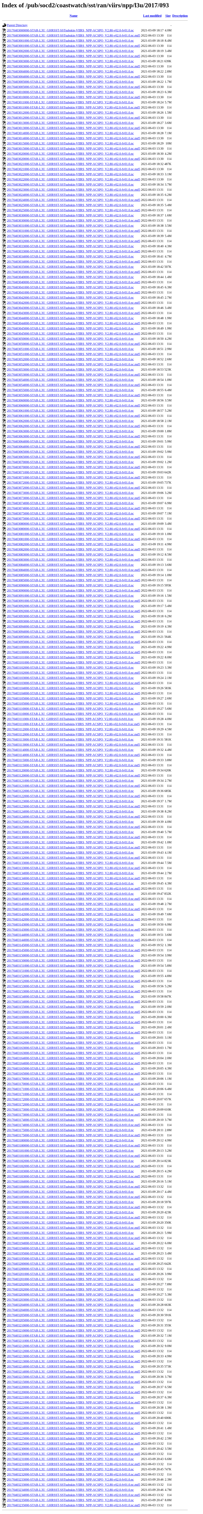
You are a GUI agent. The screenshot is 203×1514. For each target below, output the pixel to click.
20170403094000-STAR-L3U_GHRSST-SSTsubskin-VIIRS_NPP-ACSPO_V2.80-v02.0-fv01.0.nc (70, 626)
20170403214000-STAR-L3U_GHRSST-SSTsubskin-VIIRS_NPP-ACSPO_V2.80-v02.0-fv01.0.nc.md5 (73, 1371)
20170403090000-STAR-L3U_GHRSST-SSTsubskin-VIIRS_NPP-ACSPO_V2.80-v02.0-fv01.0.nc (70, 585)
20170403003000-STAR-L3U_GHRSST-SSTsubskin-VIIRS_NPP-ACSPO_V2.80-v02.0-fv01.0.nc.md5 (73, 66)
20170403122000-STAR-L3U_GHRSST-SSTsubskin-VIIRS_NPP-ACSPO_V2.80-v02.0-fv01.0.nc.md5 (73, 796)
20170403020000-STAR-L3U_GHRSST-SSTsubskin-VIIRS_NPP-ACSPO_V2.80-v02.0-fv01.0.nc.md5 (73, 158)
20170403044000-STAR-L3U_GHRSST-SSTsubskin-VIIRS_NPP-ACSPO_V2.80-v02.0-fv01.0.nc (70, 318)
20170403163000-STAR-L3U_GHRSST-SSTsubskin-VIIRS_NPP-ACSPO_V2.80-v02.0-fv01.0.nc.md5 (73, 1053)
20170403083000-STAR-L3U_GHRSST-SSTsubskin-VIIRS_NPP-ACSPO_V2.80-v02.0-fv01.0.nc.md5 (73, 559)
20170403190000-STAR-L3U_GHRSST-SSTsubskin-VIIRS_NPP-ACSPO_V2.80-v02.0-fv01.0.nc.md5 (73, 1207)
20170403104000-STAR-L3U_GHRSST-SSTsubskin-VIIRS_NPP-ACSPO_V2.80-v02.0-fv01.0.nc (70, 688)
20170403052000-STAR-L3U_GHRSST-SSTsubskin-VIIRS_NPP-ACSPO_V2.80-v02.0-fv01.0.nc (70, 359)
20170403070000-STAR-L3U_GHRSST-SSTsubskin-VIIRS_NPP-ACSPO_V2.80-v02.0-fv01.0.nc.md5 (73, 467)
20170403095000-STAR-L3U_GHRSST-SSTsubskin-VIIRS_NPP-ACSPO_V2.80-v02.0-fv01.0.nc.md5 (73, 642)
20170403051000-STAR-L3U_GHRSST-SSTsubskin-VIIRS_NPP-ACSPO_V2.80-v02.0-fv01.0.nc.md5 (73, 354)
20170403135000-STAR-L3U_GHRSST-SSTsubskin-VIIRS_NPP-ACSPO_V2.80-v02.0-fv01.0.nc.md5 (73, 888)
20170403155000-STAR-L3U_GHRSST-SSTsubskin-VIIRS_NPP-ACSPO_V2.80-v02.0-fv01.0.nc (70, 1006)
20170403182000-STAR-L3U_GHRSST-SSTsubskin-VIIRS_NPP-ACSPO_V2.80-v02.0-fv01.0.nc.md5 (73, 1166)
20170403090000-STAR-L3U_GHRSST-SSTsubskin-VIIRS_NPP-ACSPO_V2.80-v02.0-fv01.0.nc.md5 (73, 590)
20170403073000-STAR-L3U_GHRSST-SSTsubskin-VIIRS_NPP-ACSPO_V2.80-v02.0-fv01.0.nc (70, 493)
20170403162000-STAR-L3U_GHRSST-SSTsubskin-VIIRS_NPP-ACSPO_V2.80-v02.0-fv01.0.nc (70, 1037)
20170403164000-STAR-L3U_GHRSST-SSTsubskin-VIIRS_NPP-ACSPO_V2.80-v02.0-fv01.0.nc (70, 1058)
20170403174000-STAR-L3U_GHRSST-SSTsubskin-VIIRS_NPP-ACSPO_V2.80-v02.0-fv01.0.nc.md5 (73, 1125)
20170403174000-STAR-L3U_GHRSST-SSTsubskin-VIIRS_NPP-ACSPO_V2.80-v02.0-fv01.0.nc (70, 1119)
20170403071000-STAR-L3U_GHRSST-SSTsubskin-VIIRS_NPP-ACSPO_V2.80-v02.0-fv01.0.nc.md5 (73, 477)
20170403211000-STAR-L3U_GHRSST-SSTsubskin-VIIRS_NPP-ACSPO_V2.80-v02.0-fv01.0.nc (70, 1335)
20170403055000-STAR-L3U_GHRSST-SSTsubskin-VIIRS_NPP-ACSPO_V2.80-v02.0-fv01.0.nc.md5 (73, 395)
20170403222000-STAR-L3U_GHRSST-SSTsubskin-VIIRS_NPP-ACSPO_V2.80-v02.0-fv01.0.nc (70, 1407)
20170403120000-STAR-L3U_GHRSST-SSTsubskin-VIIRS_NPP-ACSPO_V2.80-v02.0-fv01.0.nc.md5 (73, 775)
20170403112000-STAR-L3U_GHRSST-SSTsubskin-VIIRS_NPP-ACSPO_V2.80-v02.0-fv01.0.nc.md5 (73, 734)
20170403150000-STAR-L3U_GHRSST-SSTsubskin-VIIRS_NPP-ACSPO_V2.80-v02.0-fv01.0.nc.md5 (73, 960)
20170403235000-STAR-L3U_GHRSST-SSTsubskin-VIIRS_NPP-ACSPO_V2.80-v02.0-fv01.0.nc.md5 (73, 1505)
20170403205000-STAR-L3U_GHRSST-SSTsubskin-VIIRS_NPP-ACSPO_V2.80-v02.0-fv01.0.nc (70, 1315)
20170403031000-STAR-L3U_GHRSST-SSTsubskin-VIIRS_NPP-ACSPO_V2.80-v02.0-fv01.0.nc (70, 225)
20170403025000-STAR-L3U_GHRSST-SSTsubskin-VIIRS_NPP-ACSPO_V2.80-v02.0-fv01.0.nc (70, 205)
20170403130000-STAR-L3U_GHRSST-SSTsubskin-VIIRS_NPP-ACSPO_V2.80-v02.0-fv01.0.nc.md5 (73, 837)
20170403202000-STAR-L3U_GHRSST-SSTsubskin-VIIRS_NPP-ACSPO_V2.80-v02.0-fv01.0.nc (70, 1284)
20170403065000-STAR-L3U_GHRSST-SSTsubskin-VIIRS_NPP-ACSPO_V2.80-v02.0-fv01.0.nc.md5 (73, 457)
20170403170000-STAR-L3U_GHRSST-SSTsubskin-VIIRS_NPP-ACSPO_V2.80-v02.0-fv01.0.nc (70, 1078)
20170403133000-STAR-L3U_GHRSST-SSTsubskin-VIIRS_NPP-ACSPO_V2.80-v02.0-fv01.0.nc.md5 (73, 868)
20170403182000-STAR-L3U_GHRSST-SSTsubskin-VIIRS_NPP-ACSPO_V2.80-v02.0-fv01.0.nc (70, 1161)
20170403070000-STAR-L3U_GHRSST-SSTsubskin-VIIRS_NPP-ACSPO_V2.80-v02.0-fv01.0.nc (70, 462)
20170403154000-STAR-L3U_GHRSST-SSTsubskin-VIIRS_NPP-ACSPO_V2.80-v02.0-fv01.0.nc (70, 996)
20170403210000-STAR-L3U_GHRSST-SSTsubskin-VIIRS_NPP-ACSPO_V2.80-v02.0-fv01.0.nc (70, 1325)
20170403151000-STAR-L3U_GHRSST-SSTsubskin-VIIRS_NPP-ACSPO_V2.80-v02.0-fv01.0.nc (70, 965)
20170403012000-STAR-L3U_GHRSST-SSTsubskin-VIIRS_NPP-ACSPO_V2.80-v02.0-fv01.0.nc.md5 (73, 117)
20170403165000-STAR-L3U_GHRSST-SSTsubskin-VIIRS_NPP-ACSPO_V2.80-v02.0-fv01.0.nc (70, 1068)
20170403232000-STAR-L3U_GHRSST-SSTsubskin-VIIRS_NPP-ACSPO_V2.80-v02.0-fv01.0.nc (70, 1469)
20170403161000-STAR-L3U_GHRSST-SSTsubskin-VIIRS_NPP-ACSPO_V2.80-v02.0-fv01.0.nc (70, 1027)
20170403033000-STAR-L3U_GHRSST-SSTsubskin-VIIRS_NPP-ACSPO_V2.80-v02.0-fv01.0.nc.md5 (73, 251)
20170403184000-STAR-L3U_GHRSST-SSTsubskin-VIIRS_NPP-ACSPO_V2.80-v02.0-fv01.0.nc (70, 1181)
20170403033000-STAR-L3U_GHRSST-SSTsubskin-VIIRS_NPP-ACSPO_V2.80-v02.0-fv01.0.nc (70, 246)
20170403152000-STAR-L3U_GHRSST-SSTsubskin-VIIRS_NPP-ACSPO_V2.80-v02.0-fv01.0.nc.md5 (73, 981)
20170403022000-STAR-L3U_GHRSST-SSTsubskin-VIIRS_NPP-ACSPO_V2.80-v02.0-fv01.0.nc (70, 174)
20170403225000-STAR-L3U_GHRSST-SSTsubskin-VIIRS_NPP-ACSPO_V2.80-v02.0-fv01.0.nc (70, 1438)
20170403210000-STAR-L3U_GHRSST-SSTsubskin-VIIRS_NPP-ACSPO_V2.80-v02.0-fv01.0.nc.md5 (73, 1330)
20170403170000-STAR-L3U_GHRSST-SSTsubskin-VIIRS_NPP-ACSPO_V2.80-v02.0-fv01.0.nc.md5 (73, 1083)
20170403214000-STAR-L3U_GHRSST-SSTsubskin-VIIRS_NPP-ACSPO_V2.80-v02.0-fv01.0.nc (70, 1366)
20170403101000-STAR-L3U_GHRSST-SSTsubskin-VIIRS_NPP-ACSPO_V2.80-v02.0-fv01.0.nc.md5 (73, 662)
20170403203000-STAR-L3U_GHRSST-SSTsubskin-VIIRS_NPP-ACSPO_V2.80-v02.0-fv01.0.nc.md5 (73, 1299)
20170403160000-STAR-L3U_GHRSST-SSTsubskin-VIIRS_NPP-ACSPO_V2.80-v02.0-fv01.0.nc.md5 (73, 1022)
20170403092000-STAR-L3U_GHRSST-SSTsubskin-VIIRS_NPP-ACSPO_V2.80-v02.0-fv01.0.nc (70, 606)
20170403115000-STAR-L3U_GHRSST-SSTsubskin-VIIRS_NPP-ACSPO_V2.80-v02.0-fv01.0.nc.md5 (73, 765)
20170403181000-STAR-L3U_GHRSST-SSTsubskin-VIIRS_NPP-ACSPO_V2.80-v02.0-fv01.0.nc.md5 (73, 1155)
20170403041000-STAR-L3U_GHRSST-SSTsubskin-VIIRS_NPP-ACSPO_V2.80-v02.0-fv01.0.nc (70, 287)
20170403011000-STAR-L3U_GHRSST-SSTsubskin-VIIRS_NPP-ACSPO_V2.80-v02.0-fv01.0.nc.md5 (73, 107)
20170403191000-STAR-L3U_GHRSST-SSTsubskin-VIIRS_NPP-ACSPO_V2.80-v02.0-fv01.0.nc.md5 (73, 1217)
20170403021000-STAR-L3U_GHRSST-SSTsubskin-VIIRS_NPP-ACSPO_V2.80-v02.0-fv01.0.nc (70, 164)
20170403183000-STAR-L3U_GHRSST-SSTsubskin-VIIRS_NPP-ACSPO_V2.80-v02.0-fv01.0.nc (70, 1171)
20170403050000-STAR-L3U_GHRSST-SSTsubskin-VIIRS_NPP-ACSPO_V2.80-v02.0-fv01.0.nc (70, 338)
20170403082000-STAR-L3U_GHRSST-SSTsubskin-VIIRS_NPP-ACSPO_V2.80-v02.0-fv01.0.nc (70, 544)
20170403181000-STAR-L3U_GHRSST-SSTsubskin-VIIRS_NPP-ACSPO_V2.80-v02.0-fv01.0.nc (70, 1150)
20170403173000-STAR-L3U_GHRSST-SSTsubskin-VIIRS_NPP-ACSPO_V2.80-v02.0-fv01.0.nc (70, 1109)
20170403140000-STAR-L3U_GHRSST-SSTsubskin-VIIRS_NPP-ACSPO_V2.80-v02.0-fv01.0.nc (70, 893)
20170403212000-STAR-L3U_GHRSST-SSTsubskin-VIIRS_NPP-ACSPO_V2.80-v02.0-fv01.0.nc (70, 1346)
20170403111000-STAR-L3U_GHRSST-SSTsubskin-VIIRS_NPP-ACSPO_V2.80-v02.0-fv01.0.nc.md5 (73, 724)
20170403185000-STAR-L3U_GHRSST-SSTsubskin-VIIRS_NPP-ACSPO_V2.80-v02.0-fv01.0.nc (70, 1191)
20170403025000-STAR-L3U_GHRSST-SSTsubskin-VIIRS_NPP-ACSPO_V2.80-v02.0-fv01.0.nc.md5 (73, 210)
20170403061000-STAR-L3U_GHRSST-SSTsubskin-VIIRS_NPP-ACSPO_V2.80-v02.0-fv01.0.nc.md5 (73, 415)
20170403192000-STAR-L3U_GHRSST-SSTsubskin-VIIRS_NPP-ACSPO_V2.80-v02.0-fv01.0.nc (70, 1222)
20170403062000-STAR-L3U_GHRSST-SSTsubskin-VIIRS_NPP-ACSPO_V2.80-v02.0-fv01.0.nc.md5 (73, 426)
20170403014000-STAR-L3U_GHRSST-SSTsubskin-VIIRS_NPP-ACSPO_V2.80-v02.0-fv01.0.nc (70, 133)
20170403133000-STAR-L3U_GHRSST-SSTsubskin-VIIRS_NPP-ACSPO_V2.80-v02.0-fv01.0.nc (70, 863)
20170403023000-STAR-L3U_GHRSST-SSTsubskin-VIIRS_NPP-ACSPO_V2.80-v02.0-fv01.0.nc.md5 (73, 189)
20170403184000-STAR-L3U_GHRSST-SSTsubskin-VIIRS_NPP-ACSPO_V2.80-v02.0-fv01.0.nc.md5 (73, 1186)
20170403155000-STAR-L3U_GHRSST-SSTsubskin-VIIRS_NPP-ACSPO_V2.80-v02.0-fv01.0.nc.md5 (73, 1012)
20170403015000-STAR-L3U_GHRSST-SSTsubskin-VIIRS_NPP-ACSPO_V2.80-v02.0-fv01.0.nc (70, 143)
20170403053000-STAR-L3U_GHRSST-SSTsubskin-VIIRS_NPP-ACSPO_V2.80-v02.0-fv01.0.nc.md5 (73, 374)
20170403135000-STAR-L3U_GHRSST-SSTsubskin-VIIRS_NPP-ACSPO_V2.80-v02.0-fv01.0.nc (70, 883)
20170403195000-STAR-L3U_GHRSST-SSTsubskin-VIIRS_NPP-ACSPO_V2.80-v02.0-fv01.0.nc (70, 1253)
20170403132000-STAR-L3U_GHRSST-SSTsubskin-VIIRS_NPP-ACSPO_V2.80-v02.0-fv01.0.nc (70, 852)
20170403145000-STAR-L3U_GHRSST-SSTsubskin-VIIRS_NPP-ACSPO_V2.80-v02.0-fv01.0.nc (70, 945)
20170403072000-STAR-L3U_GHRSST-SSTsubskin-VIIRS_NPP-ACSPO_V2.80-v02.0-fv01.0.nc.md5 (73, 487)
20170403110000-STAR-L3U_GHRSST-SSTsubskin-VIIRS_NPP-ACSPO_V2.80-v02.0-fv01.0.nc (70, 708)
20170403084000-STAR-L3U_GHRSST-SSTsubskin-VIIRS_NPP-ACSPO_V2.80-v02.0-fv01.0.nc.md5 (73, 570)
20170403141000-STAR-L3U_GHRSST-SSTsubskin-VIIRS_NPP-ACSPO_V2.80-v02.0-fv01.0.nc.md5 (73, 909)
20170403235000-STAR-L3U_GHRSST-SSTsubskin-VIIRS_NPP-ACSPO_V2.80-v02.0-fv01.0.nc (70, 1500)
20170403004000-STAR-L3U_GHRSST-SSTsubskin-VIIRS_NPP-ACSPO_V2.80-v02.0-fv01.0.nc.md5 (73, 76)
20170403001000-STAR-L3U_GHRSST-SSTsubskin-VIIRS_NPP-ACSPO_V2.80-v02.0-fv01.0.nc (70, 40)
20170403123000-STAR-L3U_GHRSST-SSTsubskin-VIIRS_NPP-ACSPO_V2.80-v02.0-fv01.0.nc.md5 (73, 806)
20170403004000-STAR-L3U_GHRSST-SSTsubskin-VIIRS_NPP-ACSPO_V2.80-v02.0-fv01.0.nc (70, 71)
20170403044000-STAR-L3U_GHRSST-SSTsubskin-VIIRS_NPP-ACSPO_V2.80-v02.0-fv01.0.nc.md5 (73, 323)
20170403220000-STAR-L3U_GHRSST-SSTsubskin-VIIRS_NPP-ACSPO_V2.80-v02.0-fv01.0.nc (70, 1387)
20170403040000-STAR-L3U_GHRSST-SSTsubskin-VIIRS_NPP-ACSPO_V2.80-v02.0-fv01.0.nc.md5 (73, 282)
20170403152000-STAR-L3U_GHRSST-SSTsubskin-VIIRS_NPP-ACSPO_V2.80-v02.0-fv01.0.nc (70, 976)
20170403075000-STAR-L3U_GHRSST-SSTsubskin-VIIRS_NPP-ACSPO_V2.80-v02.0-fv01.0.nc (70, 513)
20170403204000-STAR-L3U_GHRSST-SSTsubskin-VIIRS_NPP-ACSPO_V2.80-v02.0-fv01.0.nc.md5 (73, 1310)
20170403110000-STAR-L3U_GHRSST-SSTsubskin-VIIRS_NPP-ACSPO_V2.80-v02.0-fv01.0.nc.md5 (73, 713)
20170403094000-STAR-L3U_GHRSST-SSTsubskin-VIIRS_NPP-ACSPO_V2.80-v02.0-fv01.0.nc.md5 (73, 631)
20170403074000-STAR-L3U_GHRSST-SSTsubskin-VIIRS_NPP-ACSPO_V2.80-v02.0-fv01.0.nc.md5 (73, 508)
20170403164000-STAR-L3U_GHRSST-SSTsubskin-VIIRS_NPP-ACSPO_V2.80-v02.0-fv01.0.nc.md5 (73, 1063)
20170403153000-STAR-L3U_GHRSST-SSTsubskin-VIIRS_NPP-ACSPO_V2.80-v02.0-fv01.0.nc (70, 986)
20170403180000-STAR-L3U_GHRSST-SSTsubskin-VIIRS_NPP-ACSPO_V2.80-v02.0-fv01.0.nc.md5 (73, 1145)
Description (180, 15)
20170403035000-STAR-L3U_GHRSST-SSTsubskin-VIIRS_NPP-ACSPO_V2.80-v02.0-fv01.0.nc (70, 266)
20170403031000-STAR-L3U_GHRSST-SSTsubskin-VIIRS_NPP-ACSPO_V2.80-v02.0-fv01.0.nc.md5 (73, 230)
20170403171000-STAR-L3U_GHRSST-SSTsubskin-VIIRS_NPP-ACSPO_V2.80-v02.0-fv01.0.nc (70, 1089)
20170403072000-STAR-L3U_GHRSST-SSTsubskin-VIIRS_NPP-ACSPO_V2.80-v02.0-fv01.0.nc (70, 482)
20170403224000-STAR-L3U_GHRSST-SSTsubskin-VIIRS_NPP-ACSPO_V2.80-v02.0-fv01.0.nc (70, 1428)
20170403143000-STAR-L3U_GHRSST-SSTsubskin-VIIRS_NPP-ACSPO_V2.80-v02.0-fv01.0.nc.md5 (73, 929)
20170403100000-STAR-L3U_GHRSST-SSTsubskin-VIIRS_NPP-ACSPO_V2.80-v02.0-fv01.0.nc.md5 (73, 652)
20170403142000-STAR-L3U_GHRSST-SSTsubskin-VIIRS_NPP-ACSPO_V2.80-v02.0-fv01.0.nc (70, 914)
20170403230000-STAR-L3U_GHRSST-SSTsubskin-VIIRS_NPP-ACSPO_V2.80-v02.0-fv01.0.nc (70, 1448)
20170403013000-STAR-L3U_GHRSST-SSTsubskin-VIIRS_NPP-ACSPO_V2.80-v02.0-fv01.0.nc (70, 123)
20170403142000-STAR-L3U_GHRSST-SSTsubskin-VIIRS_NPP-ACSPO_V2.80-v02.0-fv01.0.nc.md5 (73, 919)
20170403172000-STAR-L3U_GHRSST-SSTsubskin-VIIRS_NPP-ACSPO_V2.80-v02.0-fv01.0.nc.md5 (73, 1104)
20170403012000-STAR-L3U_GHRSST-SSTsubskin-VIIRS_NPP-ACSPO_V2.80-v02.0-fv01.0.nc (70, 112)
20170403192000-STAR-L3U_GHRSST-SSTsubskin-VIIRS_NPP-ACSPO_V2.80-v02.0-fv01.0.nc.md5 (73, 1227)
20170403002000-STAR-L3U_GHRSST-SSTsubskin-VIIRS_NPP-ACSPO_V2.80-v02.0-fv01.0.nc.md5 (73, 56)
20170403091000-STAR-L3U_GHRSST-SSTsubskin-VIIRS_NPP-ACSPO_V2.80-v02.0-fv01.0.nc (70, 595)
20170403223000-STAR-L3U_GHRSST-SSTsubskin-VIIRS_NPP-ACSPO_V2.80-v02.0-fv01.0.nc (70, 1418)
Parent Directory (17, 25)
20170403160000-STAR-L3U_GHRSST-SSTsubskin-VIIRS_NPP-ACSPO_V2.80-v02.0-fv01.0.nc (70, 1017)
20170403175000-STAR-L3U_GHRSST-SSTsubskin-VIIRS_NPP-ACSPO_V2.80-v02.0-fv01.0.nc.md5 (73, 1135)
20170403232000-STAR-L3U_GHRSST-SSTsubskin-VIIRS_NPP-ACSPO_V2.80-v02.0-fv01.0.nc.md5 (73, 1474)
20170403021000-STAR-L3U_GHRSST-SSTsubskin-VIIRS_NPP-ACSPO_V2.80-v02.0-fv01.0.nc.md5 (73, 169)
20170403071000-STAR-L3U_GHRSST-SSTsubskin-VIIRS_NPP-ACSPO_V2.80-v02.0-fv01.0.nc (70, 472)
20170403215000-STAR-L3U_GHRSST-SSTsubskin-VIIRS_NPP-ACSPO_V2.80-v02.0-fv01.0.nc (70, 1376)
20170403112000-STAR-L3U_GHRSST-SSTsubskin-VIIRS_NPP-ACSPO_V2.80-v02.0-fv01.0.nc (70, 729)
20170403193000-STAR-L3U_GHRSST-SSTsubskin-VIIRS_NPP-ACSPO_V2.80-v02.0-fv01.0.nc (70, 1233)
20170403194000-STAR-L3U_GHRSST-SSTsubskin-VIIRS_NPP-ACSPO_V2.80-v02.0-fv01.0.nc (70, 1243)
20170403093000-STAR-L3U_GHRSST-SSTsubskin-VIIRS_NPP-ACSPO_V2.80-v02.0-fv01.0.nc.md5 (73, 621)
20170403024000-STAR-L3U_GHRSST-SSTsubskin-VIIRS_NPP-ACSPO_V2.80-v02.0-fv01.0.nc (70, 194)
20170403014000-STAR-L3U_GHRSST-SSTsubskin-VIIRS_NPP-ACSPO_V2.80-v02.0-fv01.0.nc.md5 (73, 138)
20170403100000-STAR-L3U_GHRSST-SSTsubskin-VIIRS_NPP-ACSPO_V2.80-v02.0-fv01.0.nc (70, 647)
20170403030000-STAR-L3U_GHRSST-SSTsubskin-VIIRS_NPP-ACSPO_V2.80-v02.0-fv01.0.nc (70, 215)
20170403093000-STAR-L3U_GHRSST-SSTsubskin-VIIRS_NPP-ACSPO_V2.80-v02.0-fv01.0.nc (70, 616)
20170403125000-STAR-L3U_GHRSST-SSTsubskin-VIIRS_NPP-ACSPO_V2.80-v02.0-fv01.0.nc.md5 (73, 827)
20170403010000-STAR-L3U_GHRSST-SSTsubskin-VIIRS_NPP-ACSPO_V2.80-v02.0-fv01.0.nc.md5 (73, 97)
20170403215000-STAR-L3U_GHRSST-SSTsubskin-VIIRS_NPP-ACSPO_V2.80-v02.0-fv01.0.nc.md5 (73, 1382)
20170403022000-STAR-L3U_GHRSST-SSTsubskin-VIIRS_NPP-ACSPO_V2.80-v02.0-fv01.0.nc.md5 (73, 179)
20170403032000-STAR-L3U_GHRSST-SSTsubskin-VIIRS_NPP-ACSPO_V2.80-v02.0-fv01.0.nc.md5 (73, 241)
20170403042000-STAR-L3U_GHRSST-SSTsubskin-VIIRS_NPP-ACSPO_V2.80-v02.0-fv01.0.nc (70, 297)
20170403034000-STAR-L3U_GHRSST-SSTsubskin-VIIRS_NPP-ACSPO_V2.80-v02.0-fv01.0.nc (70, 256)
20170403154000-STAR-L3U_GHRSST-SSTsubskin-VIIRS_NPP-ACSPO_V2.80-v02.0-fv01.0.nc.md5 (73, 1001)
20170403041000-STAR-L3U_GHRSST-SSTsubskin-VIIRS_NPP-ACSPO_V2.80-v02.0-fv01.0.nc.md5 (73, 292)
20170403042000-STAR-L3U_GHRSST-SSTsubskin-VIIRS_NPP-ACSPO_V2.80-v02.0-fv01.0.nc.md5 (73, 302)
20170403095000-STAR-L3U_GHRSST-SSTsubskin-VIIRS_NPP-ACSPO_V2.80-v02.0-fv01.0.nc (70, 636)
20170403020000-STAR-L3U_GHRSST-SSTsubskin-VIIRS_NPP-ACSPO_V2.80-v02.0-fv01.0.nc (70, 153)
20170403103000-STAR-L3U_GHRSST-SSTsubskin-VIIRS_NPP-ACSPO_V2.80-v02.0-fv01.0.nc (70, 678)
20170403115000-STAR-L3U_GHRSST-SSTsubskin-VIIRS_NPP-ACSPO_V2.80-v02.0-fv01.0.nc (70, 760)
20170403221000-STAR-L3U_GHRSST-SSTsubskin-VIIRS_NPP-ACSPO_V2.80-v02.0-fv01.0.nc (70, 1397)
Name (74, 15)
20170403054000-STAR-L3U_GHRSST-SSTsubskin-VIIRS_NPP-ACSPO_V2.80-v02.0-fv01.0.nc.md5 (73, 385)
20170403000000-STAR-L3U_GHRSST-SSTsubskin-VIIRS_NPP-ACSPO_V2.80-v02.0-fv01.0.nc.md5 (73, 35)
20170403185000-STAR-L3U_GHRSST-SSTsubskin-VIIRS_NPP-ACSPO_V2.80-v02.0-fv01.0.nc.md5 (73, 1197)
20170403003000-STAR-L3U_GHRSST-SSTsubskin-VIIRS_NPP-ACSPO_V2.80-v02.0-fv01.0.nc (70, 61)
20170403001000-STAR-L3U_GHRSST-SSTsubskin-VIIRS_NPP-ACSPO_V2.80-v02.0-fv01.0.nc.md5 (73, 45)
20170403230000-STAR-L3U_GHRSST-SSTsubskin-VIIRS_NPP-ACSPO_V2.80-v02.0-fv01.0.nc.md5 (73, 1453)
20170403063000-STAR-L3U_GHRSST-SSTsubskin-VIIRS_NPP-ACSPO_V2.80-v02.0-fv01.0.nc (70, 431)
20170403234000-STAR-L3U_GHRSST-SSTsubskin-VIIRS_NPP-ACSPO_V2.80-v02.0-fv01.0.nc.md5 (73, 1495)
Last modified (152, 15)
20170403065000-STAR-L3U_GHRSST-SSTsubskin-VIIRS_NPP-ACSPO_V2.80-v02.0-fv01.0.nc (70, 451)
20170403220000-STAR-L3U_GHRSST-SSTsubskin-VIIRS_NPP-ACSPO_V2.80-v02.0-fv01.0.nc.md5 (73, 1392)
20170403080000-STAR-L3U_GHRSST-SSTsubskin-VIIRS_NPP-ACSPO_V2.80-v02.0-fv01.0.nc (70, 523)
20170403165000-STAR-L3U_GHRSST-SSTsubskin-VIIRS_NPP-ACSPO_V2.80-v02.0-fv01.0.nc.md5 (73, 1073)
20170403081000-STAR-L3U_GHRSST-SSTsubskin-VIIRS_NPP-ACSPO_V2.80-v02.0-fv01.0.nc (70, 534)
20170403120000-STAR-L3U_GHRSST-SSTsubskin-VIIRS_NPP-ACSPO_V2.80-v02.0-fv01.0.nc (70, 770)
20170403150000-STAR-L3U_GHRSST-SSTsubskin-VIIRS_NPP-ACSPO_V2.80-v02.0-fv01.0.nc (70, 955)
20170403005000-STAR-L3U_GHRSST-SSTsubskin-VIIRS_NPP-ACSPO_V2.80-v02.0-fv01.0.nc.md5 (73, 87)
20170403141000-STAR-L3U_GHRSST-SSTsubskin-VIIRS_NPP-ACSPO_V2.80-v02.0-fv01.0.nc (70, 904)
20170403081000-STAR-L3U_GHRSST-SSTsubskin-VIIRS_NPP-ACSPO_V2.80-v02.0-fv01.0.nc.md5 (73, 539)
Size (168, 15)
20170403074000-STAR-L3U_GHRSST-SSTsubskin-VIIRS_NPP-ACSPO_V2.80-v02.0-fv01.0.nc (70, 503)
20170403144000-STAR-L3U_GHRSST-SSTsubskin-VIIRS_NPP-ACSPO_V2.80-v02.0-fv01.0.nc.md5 (73, 940)
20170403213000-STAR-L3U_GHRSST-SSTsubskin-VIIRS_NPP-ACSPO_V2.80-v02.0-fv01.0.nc (70, 1356)
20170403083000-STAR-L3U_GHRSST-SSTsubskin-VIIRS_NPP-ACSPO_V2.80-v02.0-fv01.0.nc (70, 554)
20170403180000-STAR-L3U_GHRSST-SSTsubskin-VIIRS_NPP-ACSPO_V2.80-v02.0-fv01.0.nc (70, 1140)
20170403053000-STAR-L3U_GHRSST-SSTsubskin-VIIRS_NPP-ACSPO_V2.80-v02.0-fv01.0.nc (70, 369)
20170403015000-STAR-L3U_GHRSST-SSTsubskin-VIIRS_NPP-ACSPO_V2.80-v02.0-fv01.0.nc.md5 (73, 148)
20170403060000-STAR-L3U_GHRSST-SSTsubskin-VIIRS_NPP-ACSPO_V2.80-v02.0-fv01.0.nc (70, 400)
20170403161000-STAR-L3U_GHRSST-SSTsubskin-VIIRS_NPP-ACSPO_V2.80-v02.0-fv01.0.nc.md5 (73, 1032)
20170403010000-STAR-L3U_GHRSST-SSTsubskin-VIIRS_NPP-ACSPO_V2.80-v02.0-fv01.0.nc (70, 92)
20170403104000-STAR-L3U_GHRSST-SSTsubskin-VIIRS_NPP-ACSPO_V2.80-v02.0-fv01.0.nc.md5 (73, 693)
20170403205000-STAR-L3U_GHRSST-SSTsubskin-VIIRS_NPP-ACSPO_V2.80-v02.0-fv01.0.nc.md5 (73, 1320)
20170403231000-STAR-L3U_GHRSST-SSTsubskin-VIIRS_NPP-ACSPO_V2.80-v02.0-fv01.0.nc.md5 (73, 1464)
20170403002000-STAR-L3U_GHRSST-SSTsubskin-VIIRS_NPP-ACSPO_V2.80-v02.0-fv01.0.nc (70, 51)
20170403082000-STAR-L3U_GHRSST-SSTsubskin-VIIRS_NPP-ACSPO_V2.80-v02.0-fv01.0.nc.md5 (73, 549)
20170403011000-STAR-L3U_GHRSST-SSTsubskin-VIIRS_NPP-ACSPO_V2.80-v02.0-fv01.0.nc (70, 102)
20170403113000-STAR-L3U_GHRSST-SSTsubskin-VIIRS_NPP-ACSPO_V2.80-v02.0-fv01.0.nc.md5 (73, 744)
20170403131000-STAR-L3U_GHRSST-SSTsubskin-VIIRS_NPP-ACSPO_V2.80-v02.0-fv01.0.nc (70, 842)
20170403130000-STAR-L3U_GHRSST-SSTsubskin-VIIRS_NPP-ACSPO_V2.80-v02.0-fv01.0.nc (70, 832)
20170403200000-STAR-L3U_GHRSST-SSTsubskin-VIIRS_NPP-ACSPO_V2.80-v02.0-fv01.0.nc (70, 1263)
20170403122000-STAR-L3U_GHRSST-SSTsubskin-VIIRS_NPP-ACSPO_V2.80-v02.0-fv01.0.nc (70, 791)
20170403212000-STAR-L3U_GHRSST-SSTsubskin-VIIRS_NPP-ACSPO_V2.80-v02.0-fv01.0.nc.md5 (73, 1351)
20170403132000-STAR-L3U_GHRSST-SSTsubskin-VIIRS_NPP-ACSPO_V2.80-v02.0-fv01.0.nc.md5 (73, 857)
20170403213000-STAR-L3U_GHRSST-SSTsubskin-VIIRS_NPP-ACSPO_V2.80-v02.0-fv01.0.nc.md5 (73, 1361)
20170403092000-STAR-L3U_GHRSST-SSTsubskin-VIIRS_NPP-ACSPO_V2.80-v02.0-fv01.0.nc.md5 (73, 611)
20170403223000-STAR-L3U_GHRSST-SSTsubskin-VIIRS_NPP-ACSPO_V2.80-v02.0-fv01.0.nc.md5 (73, 1423)
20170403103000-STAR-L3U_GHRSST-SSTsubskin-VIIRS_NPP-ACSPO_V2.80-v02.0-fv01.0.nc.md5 (73, 683)
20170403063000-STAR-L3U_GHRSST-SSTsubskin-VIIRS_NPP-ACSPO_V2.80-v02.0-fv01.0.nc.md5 (73, 436)
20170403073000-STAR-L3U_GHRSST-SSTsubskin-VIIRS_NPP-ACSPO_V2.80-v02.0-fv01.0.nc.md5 (73, 498)
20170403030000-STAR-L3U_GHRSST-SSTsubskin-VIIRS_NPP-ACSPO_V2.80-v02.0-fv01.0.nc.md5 (73, 220)
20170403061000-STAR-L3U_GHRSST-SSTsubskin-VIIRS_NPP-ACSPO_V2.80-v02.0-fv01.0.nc (70, 410)
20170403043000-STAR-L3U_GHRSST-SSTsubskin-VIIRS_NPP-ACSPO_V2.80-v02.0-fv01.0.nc (70, 308)
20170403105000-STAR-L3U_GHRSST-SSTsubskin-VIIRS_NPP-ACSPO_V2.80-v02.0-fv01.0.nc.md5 (73, 703)
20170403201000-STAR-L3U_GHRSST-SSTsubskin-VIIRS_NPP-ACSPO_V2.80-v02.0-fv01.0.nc (70, 1274)
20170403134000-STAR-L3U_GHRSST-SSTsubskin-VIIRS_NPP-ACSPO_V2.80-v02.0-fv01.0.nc (70, 873)
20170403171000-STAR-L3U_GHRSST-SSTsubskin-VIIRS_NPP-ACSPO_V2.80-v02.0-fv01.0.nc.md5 (73, 1094)
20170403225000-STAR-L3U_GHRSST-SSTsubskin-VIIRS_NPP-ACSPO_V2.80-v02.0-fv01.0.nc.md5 (73, 1443)
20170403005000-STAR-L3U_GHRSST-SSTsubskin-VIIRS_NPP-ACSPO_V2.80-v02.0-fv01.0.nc (70, 81)
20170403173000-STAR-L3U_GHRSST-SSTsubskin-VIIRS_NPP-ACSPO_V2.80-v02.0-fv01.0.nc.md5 (73, 1114)
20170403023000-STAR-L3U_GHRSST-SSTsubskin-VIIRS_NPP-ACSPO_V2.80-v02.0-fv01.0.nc (70, 184)
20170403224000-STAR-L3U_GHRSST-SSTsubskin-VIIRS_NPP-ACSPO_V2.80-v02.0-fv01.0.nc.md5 (73, 1433)
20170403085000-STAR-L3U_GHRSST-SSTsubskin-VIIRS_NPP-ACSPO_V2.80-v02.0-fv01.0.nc (70, 575)
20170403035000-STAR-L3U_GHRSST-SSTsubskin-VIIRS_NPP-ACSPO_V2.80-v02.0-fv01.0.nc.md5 (73, 272)
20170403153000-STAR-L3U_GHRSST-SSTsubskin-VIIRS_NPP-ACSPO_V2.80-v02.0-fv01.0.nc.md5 (73, 991)
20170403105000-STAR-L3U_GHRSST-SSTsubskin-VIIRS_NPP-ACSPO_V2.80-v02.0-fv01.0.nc (70, 698)
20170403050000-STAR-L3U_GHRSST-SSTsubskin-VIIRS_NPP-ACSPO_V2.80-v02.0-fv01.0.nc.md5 (73, 343)
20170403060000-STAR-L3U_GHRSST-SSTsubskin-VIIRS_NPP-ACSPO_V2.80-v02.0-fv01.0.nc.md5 (73, 405)
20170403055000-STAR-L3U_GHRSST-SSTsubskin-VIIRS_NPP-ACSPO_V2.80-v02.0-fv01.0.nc (70, 390)
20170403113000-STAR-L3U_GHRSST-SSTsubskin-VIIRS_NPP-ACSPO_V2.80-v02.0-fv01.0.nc (70, 739)
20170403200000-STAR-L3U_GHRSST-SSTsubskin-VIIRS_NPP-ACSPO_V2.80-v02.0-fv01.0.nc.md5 (73, 1268)
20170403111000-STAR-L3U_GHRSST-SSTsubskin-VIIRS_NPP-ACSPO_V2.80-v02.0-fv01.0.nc (70, 719)
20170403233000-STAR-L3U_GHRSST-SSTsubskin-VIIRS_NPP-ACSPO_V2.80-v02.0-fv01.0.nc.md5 (73, 1484)
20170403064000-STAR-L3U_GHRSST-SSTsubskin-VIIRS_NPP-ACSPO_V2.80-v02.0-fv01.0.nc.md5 (73, 446)
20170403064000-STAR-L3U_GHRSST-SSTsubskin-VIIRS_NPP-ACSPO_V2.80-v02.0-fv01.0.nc (70, 441)
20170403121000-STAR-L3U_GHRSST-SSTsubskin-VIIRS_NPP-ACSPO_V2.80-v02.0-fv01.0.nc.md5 (73, 785)
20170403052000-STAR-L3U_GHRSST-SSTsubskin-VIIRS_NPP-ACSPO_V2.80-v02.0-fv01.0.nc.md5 (73, 364)
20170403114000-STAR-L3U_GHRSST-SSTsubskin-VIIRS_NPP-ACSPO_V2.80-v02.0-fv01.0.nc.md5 (73, 755)
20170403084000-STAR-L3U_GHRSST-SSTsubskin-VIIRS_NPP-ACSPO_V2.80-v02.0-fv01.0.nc (70, 564)
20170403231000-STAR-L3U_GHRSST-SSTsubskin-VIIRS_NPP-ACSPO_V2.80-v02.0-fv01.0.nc (70, 1459)
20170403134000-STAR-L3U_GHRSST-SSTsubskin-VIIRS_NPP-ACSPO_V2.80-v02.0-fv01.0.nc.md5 (73, 878)
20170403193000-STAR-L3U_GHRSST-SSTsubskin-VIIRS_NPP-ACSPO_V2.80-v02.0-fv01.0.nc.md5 (73, 1238)
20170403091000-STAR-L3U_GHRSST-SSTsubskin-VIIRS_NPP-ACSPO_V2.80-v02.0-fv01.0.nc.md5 (73, 600)
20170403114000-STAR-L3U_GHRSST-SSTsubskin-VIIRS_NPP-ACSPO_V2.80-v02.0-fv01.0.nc (70, 749)
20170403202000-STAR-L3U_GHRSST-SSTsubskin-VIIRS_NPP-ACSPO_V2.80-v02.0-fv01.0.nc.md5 (73, 1289)
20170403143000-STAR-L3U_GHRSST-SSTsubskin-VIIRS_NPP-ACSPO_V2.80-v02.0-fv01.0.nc (70, 924)
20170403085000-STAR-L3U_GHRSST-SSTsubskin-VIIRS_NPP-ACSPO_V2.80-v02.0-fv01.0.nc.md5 (73, 580)
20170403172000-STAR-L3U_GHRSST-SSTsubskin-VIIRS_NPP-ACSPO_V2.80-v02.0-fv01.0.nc (70, 1099)
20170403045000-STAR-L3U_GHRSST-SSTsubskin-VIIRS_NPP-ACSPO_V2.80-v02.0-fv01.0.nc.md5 (73, 333)
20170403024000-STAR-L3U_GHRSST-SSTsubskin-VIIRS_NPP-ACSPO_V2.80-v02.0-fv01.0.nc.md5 (73, 200)
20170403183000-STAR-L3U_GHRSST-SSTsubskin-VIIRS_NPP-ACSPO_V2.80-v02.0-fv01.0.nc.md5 (73, 1176)
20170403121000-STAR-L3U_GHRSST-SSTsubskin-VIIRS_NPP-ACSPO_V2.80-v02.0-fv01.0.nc (70, 780)
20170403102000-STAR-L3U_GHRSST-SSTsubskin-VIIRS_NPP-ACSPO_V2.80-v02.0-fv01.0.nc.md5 (73, 672)
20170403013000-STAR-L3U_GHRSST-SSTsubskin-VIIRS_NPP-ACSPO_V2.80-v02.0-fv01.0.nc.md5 (73, 128)
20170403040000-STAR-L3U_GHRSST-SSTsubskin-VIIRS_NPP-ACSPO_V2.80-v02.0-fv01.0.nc (70, 277)
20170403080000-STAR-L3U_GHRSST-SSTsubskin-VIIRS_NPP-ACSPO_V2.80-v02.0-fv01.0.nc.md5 (73, 528)
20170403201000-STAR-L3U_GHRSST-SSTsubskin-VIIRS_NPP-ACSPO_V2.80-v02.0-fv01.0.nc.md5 (73, 1279)
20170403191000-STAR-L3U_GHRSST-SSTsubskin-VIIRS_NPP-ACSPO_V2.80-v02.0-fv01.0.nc (70, 1212)
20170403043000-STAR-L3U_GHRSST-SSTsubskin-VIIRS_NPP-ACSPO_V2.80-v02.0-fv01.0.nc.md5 (73, 313)
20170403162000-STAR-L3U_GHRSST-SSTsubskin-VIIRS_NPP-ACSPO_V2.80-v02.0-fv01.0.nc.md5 (73, 1042)
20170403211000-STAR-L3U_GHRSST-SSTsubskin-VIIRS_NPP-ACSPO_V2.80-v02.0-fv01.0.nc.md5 (73, 1340)
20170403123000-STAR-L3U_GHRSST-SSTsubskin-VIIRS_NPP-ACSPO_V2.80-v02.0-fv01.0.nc (70, 801)
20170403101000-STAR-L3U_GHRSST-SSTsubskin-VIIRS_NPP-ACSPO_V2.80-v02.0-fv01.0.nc (70, 657)
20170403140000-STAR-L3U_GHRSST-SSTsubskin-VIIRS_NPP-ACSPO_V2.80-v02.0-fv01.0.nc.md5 (73, 898)
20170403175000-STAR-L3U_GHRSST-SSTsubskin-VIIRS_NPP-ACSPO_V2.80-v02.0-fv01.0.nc (70, 1130)
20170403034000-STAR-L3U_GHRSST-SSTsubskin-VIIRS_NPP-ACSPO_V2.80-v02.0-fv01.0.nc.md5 (73, 261)
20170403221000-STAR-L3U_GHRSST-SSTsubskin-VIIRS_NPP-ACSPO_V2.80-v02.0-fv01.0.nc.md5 (73, 1402)
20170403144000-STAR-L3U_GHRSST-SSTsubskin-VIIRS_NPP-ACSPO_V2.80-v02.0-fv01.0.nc (70, 934)
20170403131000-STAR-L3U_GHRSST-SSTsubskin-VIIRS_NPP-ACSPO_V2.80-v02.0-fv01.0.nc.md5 (73, 847)
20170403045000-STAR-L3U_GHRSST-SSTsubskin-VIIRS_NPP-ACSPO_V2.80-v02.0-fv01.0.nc (70, 328)
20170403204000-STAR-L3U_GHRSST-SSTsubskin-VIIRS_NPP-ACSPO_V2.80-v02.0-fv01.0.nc (70, 1304)
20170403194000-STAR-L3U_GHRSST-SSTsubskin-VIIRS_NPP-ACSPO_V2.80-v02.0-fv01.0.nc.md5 (73, 1248)
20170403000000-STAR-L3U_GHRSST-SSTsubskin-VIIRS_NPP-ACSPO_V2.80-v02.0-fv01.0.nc (70, 30)
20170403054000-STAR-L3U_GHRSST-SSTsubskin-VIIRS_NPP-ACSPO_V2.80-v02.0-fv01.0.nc (70, 379)
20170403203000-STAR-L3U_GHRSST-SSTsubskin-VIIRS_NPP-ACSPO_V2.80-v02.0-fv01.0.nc (70, 1294)
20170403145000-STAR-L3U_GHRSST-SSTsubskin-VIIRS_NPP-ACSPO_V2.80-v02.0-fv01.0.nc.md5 (73, 950)
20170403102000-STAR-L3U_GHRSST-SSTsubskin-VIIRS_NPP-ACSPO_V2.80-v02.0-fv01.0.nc (70, 667)
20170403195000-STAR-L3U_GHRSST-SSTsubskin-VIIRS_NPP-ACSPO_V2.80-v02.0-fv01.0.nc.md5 (73, 1258)
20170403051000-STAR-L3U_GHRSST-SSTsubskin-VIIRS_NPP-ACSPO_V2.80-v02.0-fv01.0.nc (70, 349)
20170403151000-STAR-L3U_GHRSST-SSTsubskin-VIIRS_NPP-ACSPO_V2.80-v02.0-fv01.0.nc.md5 (73, 970)
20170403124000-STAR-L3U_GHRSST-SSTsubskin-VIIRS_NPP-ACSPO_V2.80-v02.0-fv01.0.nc (70, 811)
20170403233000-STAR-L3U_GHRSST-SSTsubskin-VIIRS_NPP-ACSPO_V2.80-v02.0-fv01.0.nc (70, 1479)
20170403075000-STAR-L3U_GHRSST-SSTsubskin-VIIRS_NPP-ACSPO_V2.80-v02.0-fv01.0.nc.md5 (73, 518)
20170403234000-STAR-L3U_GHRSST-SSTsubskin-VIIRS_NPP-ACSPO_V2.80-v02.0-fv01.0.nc (70, 1489)
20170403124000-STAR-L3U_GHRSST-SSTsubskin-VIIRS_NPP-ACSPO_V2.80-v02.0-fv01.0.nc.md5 (73, 816)
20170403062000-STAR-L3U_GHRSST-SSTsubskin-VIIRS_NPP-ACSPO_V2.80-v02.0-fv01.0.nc (70, 421)
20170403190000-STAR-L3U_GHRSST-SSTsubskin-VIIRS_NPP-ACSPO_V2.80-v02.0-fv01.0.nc (70, 1202)
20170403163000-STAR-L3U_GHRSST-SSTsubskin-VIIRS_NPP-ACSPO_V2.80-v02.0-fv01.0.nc (70, 1048)
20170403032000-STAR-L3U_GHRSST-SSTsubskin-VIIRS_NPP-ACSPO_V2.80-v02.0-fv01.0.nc (70, 236)
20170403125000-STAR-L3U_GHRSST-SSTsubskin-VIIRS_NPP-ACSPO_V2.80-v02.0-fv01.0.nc (70, 821)
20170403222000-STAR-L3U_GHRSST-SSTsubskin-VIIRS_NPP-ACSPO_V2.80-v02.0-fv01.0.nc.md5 (73, 1412)
